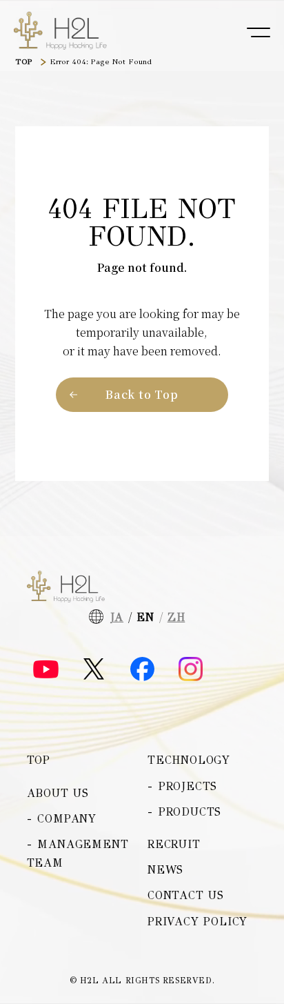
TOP (23, 61)
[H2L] (60, 31)
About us (58, 793)
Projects (188, 786)
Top (38, 760)
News (165, 869)
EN (145, 617)
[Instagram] (191, 669)
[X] (93, 669)
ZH (176, 617)
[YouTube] (46, 669)
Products (190, 811)
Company (67, 818)
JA (117, 617)
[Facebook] (142, 669)
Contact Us (186, 895)
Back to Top (142, 394)
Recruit (174, 844)
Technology (189, 760)
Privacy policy (197, 921)
